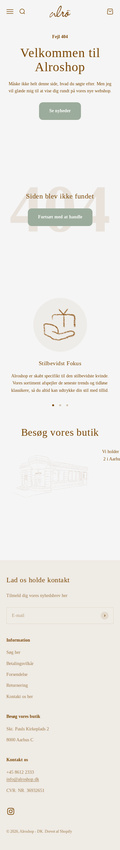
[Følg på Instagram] (10, 811)
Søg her (13, 652)
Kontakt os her (19, 696)
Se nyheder (60, 110)
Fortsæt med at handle (60, 217)
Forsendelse (17, 674)
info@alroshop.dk (22, 779)
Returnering (17, 685)
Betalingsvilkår (20, 663)
